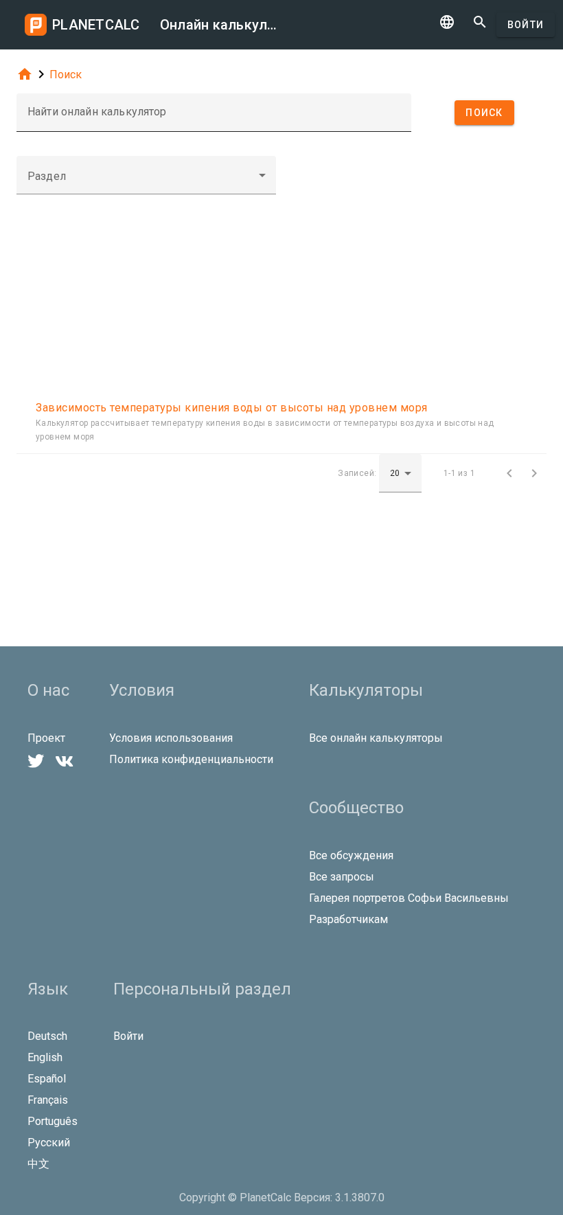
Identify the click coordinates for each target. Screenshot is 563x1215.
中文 (38, 1163)
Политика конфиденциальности (191, 759)
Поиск (65, 74)
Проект (46, 738)
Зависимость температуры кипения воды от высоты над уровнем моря (232, 407)
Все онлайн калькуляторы (376, 738)
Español (46, 1078)
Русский (48, 1142)
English (44, 1057)
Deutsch (47, 1036)
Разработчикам (348, 919)
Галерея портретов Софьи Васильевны (409, 898)
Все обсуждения (351, 855)
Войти (525, 24)
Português (52, 1121)
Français (47, 1099)
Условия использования (171, 738)
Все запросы (341, 876)
